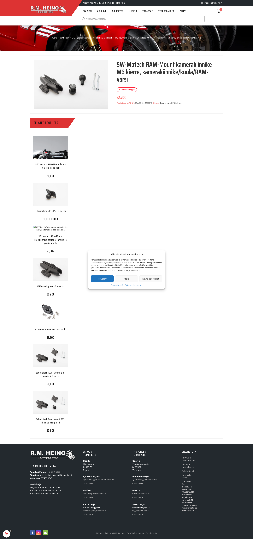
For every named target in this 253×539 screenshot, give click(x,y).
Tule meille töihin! (186, 476)
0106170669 (88, 483)
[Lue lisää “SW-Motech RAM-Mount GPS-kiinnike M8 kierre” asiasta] (44, 358)
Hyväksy (102, 278)
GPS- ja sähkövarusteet (81, 37)
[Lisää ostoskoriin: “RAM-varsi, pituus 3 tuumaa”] (44, 272)
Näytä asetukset (150, 278)
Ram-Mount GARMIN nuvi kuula (50, 329)
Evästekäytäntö (117, 285)
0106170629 (137, 497)
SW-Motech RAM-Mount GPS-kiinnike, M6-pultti (50, 421)
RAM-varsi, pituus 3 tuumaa (50, 286)
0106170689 (88, 497)
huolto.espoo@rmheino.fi (89, 493)
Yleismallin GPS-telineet (102, 37)
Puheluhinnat (188, 471)
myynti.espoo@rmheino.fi (89, 510)
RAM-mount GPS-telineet (124, 37)
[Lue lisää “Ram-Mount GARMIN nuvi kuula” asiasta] (44, 315)
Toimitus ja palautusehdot (188, 459)
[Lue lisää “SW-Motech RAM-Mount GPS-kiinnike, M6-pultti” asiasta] (44, 404)
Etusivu (54, 37)
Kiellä (126, 278)
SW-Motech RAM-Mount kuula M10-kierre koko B (50, 166)
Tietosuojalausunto (133, 285)
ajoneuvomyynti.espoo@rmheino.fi (89, 479)
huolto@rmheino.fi (139, 493)
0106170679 (88, 514)
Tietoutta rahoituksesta (188, 465)
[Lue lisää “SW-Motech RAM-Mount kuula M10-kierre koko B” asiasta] (44, 150)
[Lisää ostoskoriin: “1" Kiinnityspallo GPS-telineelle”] (44, 196)
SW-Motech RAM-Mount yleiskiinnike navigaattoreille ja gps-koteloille (50, 239)
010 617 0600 (54, 472)
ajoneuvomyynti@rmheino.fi (139, 479)
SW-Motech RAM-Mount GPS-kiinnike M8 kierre (50, 374)
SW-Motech (64, 37)
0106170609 (137, 483)
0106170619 (137, 514)
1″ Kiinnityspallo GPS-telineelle (50, 211)
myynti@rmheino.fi (139, 510)
